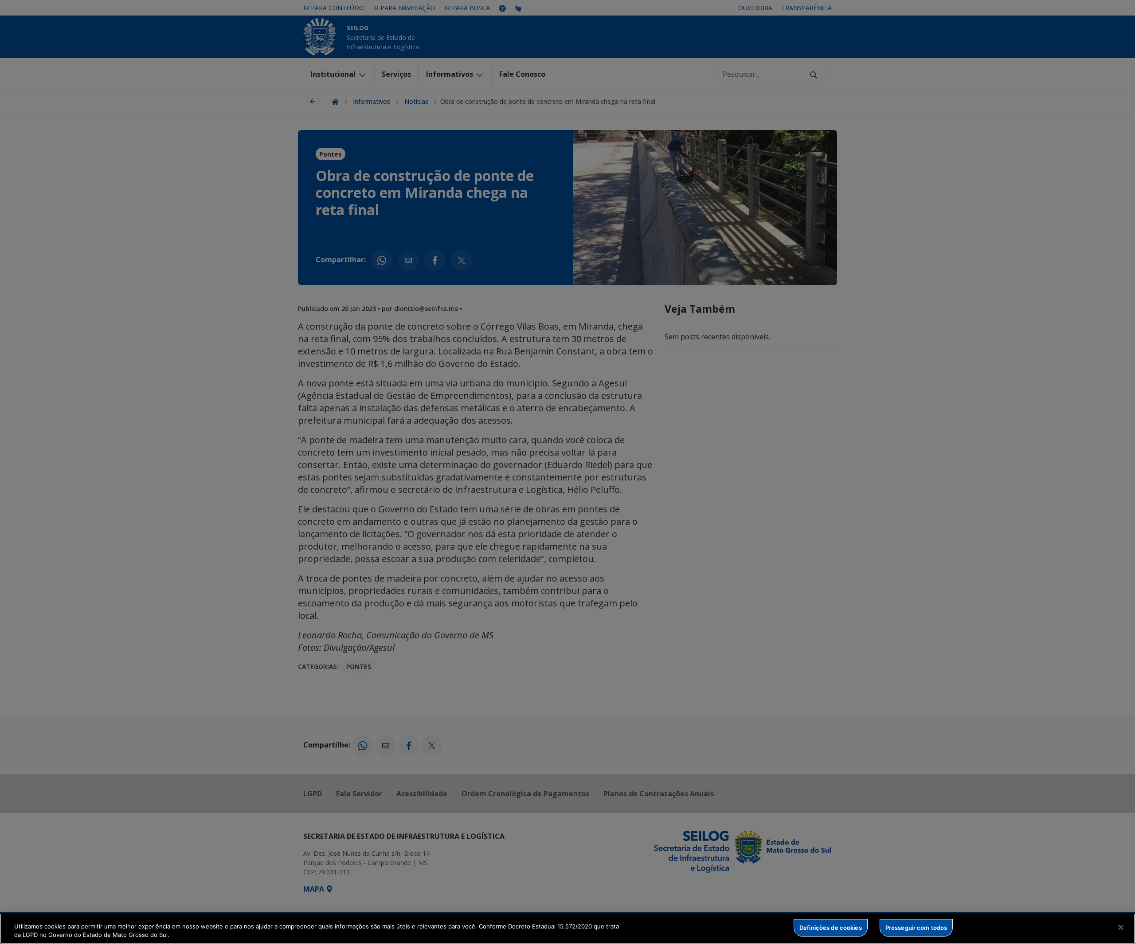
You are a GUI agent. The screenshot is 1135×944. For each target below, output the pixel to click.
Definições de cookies (830, 927)
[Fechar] (1121, 927)
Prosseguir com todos (916, 927)
